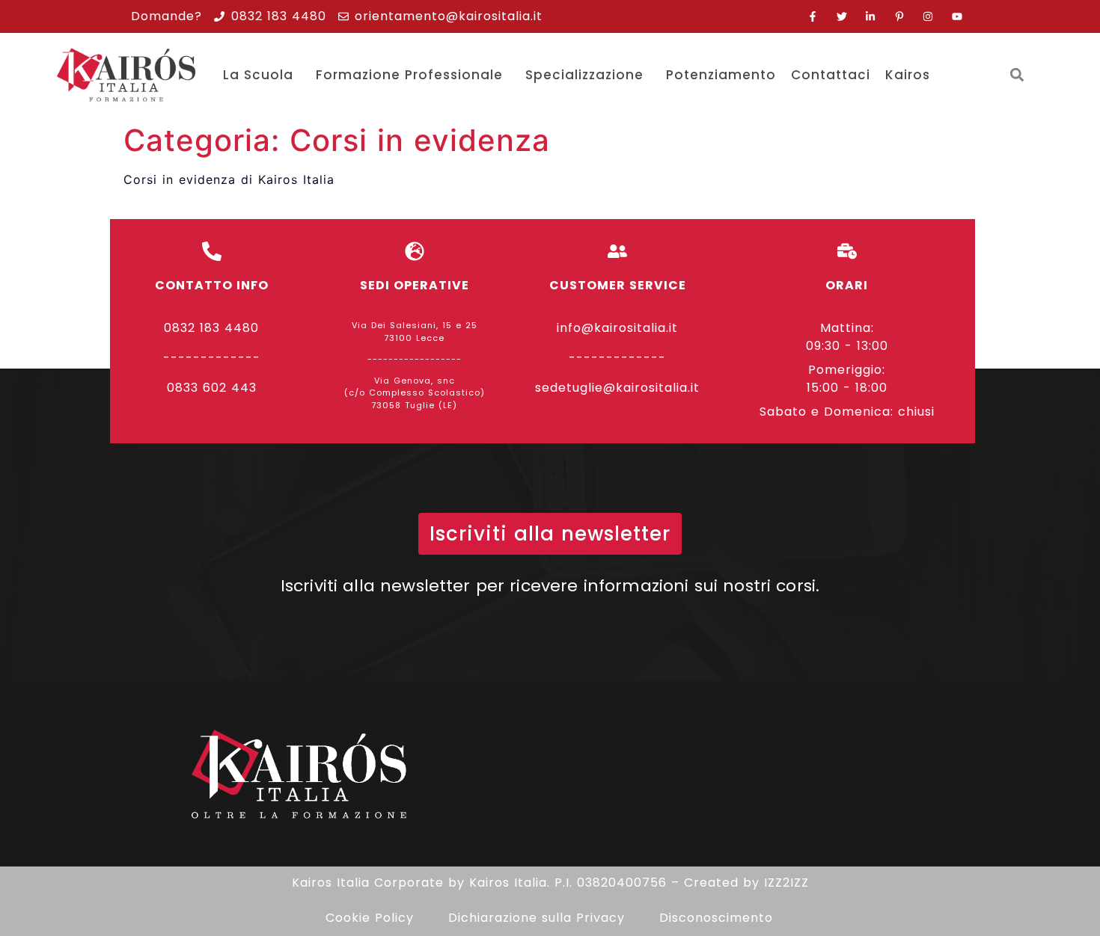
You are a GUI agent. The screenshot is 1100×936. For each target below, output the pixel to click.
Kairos (907, 75)
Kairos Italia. (509, 882)
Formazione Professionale (409, 75)
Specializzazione (584, 75)
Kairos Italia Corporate (368, 882)
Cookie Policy (370, 917)
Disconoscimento (716, 917)
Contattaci (830, 75)
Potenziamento (721, 75)
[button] (1016, 75)
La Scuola (258, 75)
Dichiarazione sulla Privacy (536, 917)
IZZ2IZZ (786, 882)
